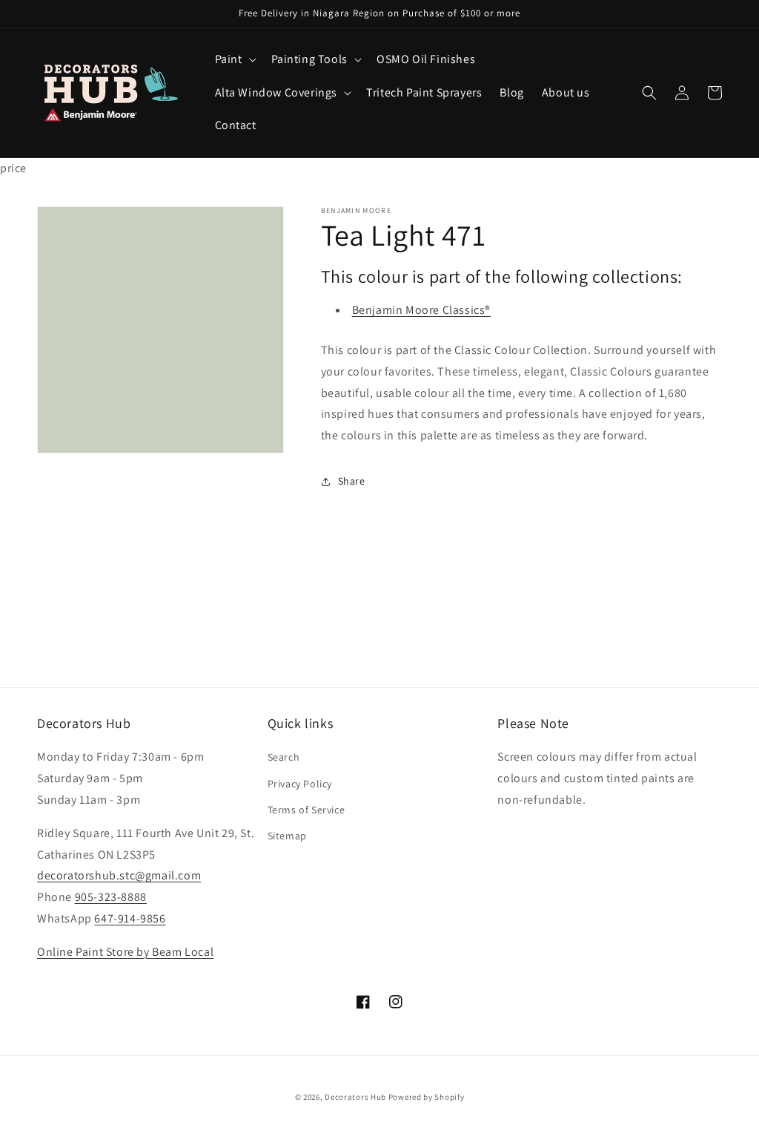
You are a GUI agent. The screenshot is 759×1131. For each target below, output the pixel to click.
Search (284, 757)
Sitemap (287, 835)
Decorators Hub (355, 1097)
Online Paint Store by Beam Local (125, 952)
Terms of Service (306, 809)
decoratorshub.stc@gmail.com (119, 875)
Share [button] (351, 481)
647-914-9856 (129, 918)
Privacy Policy (300, 783)
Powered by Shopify (426, 1097)
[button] (234, 59)
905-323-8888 (111, 897)
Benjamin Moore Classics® (421, 310)
